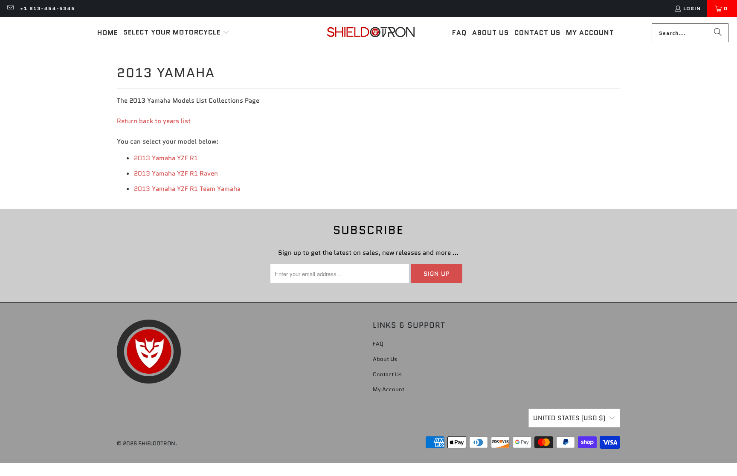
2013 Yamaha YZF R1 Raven (176, 173)
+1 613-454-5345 (47, 8)
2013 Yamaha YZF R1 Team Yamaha (187, 188)
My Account (388, 389)
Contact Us (387, 374)
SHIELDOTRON (156, 443)
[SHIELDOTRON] (371, 32)
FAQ (378, 344)
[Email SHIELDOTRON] (10, 8)
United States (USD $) (569, 418)
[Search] (717, 32)
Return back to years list (154, 121)
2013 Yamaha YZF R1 (166, 158)
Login (692, 8)
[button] (176, 32)
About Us (385, 359)
